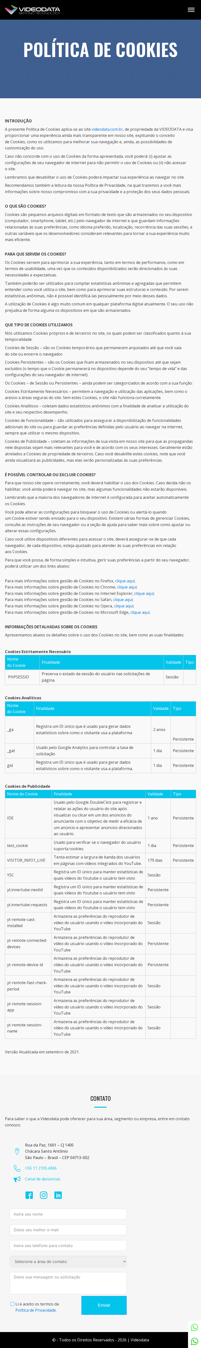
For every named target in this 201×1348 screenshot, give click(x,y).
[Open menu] (191, 10)
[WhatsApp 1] (194, 1327)
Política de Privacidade (35, 1310)
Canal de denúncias (42, 1179)
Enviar (104, 1305)
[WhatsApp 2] (194, 1341)
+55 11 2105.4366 (41, 1168)
